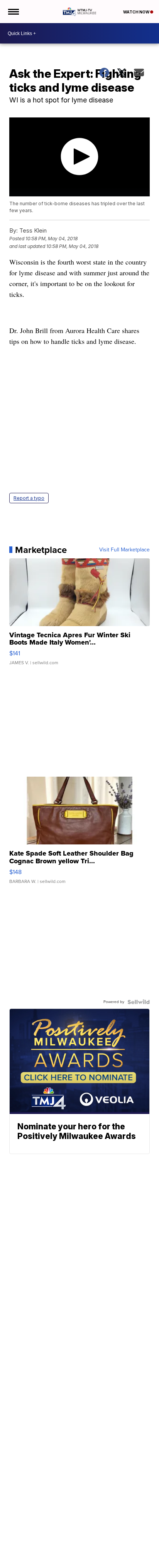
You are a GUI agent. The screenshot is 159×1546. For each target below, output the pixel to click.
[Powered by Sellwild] (138, 1002)
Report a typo (29, 498)
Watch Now (136, 12)
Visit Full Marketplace (124, 550)
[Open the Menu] (13, 11)
